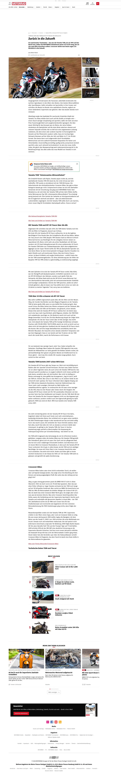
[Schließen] (77, 164)
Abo (56, 0)
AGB (32, 743)
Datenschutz (51, 743)
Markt (73, 7)
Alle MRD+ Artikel (13, 7)
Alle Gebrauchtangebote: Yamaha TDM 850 (42, 216)
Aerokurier (12, 768)
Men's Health (71, 768)
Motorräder (22, 7)
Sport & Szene (65, 7)
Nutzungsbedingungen (40, 743)
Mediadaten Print (61, 728)
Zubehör (38, 7)
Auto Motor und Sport (22, 768)
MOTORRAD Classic (53, 750)
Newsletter (27, 735)
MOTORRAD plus (64, 735)
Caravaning (37, 768)
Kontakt (20, 743)
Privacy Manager (60, 743)
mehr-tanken (63, 768)
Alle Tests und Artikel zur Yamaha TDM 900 (42, 221)
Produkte (64, 0)
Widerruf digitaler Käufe (54, 737)
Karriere (68, 743)
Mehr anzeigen (52, 692)
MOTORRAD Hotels (18, 735)
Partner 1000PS (71, 728)
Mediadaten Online (50, 728)
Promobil (94, 768)
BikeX (31, 768)
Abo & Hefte (67, 750)
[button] (45, 77)
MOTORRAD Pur (74, 735)
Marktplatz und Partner (38, 735)
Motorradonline (80, 768)
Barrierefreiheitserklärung (83, 743)
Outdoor (88, 768)
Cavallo (44, 768)
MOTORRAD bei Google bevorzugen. (63, 169)
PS (46, 750)
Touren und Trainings (38, 728)
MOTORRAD (41, 750)
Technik (45, 7)
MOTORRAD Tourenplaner (52, 735)
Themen (74, 743)
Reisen (50, 7)
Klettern (56, 768)
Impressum (26, 743)
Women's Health (59, 770)
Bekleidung (30, 7)
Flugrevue (49, 768)
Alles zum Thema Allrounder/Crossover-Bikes (43, 544)
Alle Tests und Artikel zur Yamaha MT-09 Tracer (44, 292)
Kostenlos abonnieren (21, 713)
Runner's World (49, 770)
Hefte (59, 0)
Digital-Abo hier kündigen (86, 735)
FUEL (61, 750)
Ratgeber (57, 7)
